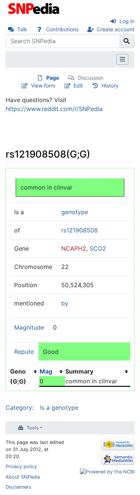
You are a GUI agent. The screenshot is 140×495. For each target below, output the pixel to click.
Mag (46, 371)
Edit (78, 85)
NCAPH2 (73, 248)
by (64, 303)
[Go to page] (126, 41)
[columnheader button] (52, 371)
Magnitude (29, 327)
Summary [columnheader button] (79, 371)
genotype (74, 212)
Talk (22, 29)
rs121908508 (79, 230)
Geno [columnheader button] (18, 371)
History (110, 85)
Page (52, 77)
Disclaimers (18, 487)
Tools (33, 428)
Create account (115, 29)
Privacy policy (21, 466)
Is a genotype (59, 407)
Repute (24, 351)
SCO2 (98, 248)
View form (43, 85)
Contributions (62, 29)
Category (19, 407)
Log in (126, 21)
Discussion (90, 77)
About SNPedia (23, 477)
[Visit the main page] (34, 8)
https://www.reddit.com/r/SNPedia (54, 108)
